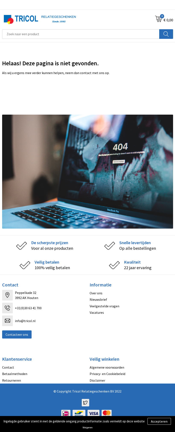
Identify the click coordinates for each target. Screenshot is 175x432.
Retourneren (11, 380)
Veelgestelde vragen (104, 306)
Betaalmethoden (14, 374)
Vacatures (97, 312)
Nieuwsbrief (98, 299)
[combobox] (80, 34)
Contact (8, 367)
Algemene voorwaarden (107, 367)
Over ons (96, 293)
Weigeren (88, 427)
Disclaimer (97, 380)
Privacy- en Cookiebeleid (107, 374)
